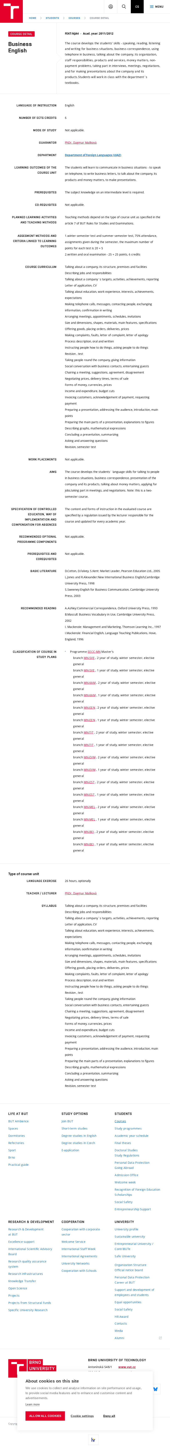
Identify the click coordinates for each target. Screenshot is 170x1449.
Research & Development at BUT (26, 1231)
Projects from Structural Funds (29, 1303)
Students (52, 18)
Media (119, 1331)
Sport (12, 1150)
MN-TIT (89, 732)
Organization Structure (130, 1265)
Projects (13, 1295)
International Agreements (79, 1256)
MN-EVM (89, 757)
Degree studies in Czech (78, 1143)
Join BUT (67, 1121)
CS (137, 6)
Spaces (13, 1128)
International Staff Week (79, 1249)
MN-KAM (90, 683)
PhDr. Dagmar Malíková (81, 143)
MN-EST (89, 782)
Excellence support (21, 1242)
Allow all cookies (45, 1416)
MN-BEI (89, 832)
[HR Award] (93, 1440)
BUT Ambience (18, 1121)
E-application (70, 1150)
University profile (126, 1229)
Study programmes (128, 1128)
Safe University (125, 1256)
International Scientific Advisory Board (30, 1251)
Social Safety (123, 1202)
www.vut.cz (127, 1367)
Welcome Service (73, 1242)
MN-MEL (89, 807)
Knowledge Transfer (22, 1281)
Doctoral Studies (126, 1150)
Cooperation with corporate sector (81, 1231)
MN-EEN (89, 707)
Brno (11, 1157)
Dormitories (16, 1136)
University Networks (76, 1263)
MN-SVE (89, 658)
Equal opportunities (128, 1302)
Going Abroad (124, 1168)
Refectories (16, 1143)
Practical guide (18, 1165)
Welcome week (125, 1182)
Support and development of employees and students (134, 1292)
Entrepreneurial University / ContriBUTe (134, 1246)
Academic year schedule (131, 1136)
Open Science (17, 1288)
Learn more (33, 1404)
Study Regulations (127, 1155)
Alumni (119, 1338)
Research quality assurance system (27, 1263)
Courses (74, 18)
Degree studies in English (79, 1136)
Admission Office (126, 1175)
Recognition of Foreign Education (137, 1189)
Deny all (109, 1416)
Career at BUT (125, 1282)
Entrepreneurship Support (133, 1209)
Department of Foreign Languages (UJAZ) (93, 155)
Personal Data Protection (132, 1163)
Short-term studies (75, 1128)
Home (32, 18)
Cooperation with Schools (79, 1271)
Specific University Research (27, 1310)
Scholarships (123, 1195)
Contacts (121, 1323)
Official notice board (129, 1270)
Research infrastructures (25, 1274)
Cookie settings (82, 1416)
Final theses (123, 1143)
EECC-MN (94, 652)
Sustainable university (130, 1236)
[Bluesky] (155, 1389)
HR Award (121, 1317)
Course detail (99, 18)
